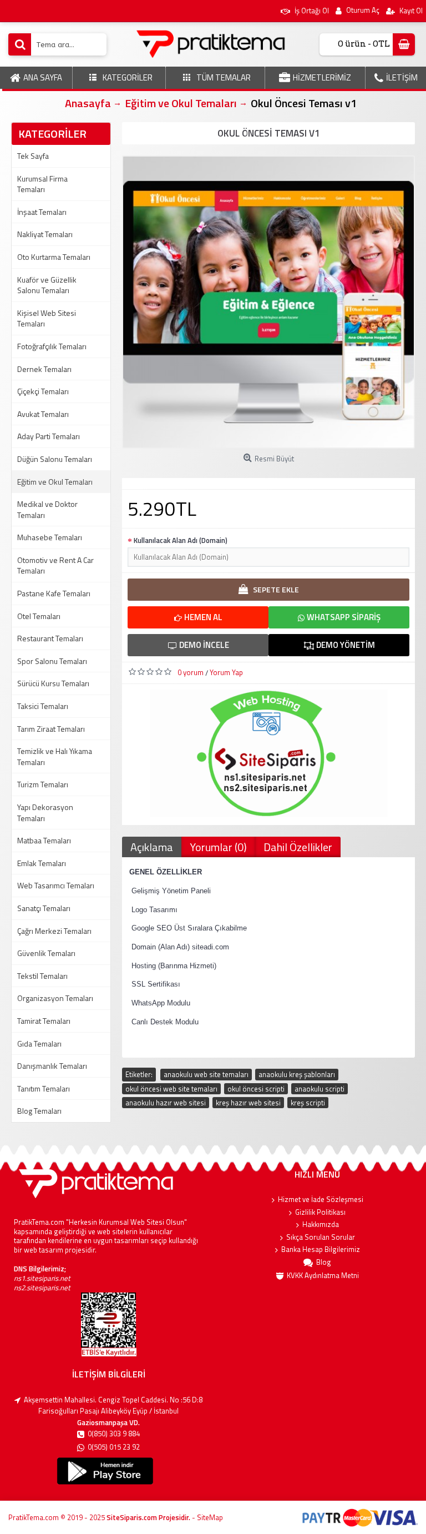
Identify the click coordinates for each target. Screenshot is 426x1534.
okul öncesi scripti (256, 1088)
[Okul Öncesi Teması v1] (268, 302)
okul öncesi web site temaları (171, 1088)
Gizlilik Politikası (320, 1212)
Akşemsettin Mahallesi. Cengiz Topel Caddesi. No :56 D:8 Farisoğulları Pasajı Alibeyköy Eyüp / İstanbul (113, 1405)
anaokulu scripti (319, 1088)
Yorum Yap (226, 672)
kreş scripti (308, 1102)
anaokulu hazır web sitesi (165, 1102)
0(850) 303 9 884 (114, 1434)
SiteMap (210, 1517)
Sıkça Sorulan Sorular (320, 1237)
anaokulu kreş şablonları (296, 1074)
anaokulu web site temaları (206, 1074)
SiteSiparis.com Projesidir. (148, 1517)
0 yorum (191, 672)
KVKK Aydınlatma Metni (323, 1275)
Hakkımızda (320, 1224)
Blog (323, 1262)
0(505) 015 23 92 (114, 1447)
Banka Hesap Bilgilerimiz (320, 1249)
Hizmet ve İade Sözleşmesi (320, 1199)
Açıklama (151, 847)
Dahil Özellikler (297, 847)
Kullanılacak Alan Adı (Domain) (180, 540)
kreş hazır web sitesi (248, 1102)
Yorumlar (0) (218, 847)
